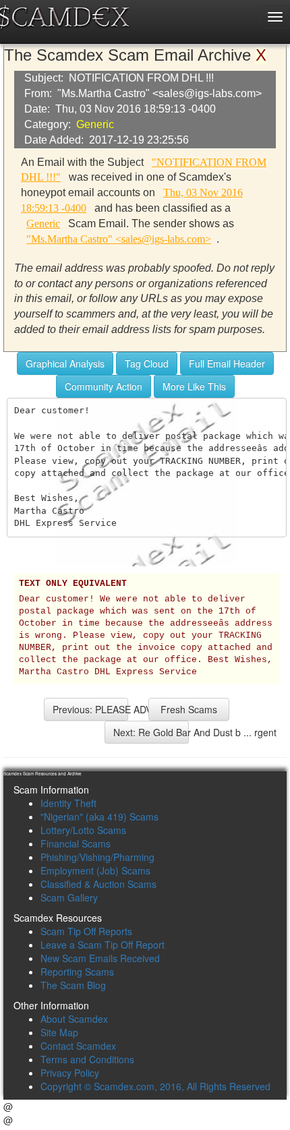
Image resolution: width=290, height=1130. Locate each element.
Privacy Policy (69, 1072)
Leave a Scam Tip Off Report (102, 944)
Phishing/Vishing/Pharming (97, 857)
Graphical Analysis (65, 363)
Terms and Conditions (87, 1059)
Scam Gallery (69, 897)
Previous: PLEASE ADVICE (90, 709)
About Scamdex (74, 1018)
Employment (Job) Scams (95, 870)
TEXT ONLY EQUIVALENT (73, 584)
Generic (95, 124)
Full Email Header (227, 363)
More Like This (194, 386)
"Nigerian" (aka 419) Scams (99, 816)
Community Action (103, 386)
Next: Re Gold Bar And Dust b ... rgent (151, 732)
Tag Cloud (147, 363)
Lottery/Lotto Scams (83, 830)
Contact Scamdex (78, 1045)
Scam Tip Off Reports (86, 931)
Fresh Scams (189, 709)
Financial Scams (75, 843)
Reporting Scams (77, 971)
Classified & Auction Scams (98, 884)
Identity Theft (68, 803)
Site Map (59, 1032)
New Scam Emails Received (100, 958)
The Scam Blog (73, 985)
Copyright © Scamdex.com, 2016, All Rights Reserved (155, 1086)
